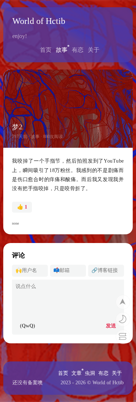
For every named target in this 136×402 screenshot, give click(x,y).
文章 (76, 373)
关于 (93, 50)
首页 (45, 50)
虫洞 (90, 373)
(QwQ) (27, 325)
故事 (61, 50)
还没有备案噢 (27, 382)
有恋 (77, 50)
